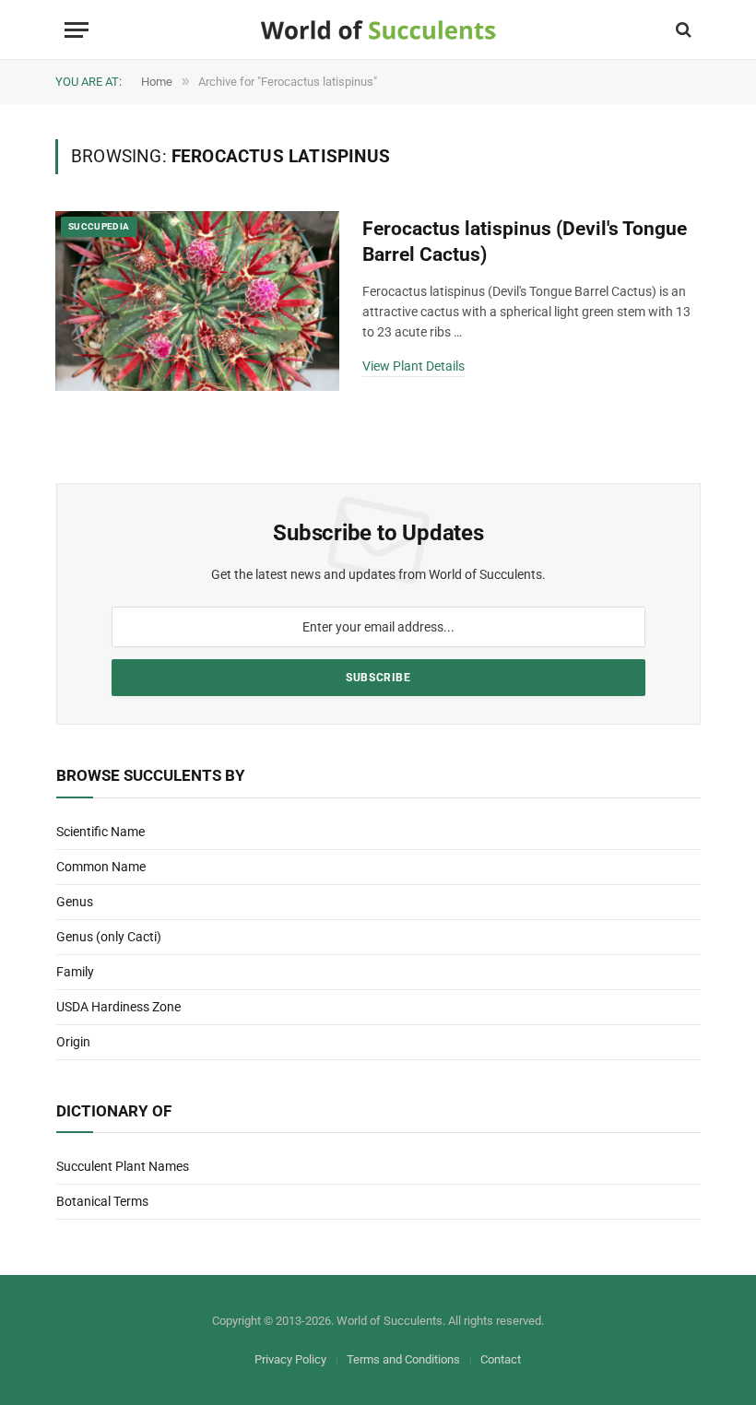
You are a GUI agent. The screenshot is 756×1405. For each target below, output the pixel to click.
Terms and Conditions (403, 1359)
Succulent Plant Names (122, 1166)
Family (75, 971)
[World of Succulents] (378, 30)
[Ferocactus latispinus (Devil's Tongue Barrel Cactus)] (197, 301)
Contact (500, 1359)
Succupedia (99, 226)
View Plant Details (413, 366)
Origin (73, 1041)
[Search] (681, 30)
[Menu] (77, 30)
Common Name (101, 866)
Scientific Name (100, 831)
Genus (74, 901)
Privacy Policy (290, 1359)
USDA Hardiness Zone (118, 1006)
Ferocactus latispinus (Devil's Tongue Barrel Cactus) (524, 242)
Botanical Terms (102, 1201)
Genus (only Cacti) (108, 936)
